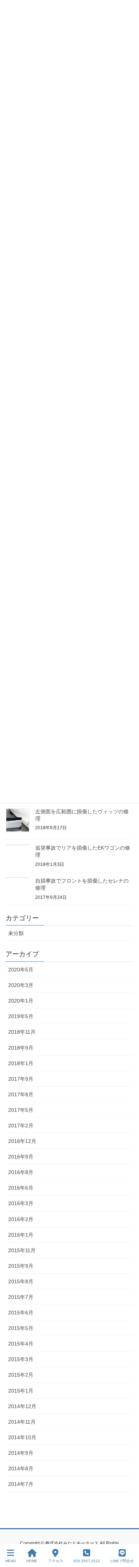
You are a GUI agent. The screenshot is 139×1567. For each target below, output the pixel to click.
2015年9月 (20, 1266)
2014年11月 (22, 1422)
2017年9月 (20, 1079)
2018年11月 (22, 1032)
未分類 (16, 933)
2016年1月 (20, 1235)
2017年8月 (20, 1094)
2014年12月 (22, 1406)
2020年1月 (20, 1001)
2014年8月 (20, 1468)
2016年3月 (20, 1203)
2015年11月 (22, 1250)
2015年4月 (20, 1344)
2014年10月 (22, 1437)
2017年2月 (20, 1125)
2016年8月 (20, 1172)
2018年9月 (20, 1048)
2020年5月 (20, 970)
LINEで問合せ (122, 1561)
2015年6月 (20, 1313)
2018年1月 (20, 1063)
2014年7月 (20, 1484)
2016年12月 (22, 1141)
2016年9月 (20, 1157)
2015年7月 (20, 1297)
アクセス (55, 1561)
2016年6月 (20, 1188)
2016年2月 (20, 1219)
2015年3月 (20, 1359)
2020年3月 (20, 985)
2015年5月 (20, 1328)
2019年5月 (20, 1016)
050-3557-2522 (86, 1561)
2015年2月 (20, 1375)
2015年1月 (20, 1391)
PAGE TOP (127, 1533)
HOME (31, 1561)
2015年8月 (20, 1281)
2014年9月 (20, 1453)
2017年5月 (20, 1110)
